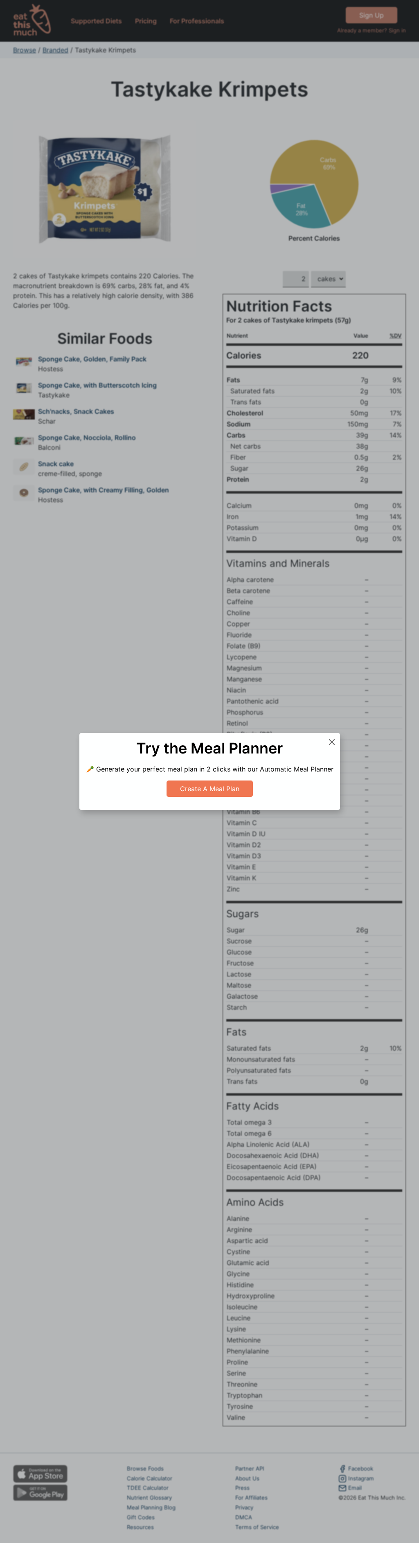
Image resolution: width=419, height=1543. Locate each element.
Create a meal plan (209, 789)
